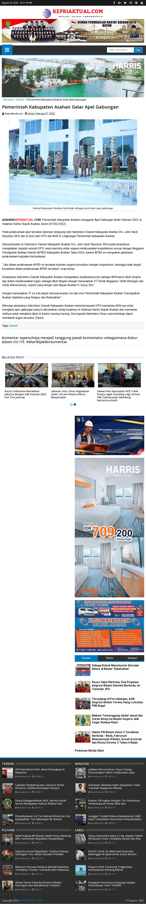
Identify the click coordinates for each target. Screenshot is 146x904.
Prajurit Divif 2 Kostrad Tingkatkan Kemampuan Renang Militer (110, 868)
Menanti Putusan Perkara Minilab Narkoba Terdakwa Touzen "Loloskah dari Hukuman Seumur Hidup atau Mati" (42, 870)
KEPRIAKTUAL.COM (30, 900)
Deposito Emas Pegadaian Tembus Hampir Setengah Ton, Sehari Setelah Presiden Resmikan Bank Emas (42, 854)
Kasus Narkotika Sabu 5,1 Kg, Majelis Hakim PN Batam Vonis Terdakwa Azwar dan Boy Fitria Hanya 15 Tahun (115, 839)
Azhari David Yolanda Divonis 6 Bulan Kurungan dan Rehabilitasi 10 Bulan (38, 884)
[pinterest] (136, 3)
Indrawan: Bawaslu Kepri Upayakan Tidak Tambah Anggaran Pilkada (114, 786)
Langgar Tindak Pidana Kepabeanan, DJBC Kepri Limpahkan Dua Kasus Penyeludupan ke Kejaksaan (114, 819)
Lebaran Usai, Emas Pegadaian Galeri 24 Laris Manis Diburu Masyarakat (70, 394)
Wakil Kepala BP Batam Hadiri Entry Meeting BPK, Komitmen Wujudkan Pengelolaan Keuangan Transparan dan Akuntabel (43, 839)
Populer (86, 658)
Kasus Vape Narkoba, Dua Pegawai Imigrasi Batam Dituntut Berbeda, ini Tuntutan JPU (116, 685)
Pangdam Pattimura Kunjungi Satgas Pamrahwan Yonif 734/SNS (111, 884)
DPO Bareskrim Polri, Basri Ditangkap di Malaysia (40, 771)
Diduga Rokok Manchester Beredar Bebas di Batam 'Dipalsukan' (115, 667)
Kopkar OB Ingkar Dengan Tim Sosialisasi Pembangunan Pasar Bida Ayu (114, 802)
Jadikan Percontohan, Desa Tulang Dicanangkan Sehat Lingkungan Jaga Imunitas (111, 772)
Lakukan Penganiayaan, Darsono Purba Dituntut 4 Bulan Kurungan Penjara (39, 786)
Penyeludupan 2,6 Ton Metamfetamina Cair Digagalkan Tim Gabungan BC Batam (42, 817)
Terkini (109, 658)
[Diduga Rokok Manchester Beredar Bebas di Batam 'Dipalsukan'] (82, 670)
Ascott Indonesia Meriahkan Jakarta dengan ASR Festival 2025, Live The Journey (25, 394)
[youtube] (141, 3)
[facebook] (114, 3)
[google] (119, 3)
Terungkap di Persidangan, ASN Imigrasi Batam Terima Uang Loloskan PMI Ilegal (117, 702)
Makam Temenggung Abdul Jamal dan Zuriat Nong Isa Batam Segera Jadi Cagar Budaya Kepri (117, 719)
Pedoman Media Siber (89, 750)
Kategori (132, 658)
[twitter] (125, 3)
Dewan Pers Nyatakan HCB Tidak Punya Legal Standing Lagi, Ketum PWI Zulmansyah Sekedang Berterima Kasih (118, 395)
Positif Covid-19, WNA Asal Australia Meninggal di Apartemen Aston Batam (112, 853)
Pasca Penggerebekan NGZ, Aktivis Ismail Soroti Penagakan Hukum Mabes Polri (40, 802)
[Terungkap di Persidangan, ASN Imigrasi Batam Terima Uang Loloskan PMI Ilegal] (82, 703)
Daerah (13, 325)
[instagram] (130, 3)
